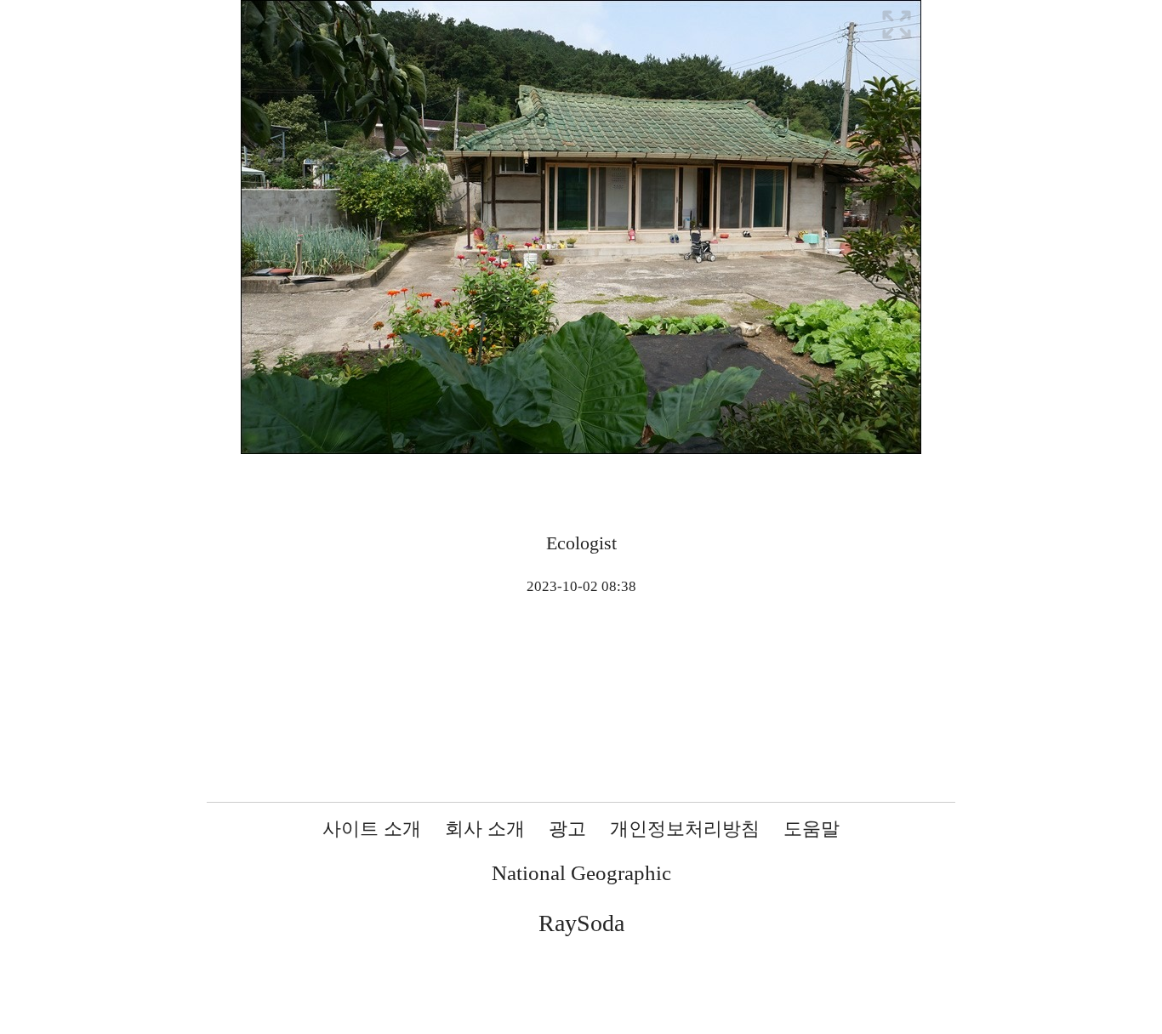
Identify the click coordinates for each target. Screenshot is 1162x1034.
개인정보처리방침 (685, 828)
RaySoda (581, 923)
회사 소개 (485, 828)
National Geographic (581, 872)
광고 (567, 828)
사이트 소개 (371, 828)
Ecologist (581, 543)
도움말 (811, 828)
